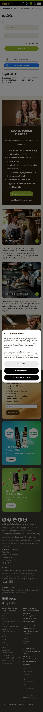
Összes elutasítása (21, 371)
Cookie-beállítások (21, 364)
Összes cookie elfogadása (21, 378)
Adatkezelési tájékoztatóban (13, 357)
